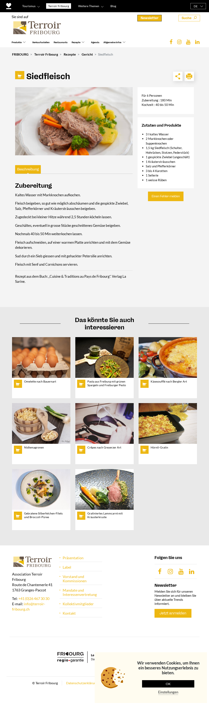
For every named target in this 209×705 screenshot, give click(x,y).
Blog (113, 6)
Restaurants (61, 42)
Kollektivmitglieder (78, 604)
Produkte (17, 42)
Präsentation (73, 558)
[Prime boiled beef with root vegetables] (74, 121)
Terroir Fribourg (46, 54)
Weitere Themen (88, 6)
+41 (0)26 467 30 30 (33, 598)
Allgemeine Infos (112, 42)
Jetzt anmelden (173, 613)
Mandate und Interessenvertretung (80, 592)
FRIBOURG (20, 54)
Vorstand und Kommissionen (75, 579)
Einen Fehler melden (166, 196)
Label (67, 567)
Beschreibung (28, 169)
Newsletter (149, 18)
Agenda (95, 42)
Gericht (87, 54)
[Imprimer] (189, 76)
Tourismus (29, 6)
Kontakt (69, 613)
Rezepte (76, 42)
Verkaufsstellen (41, 42)
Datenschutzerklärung (82, 683)
